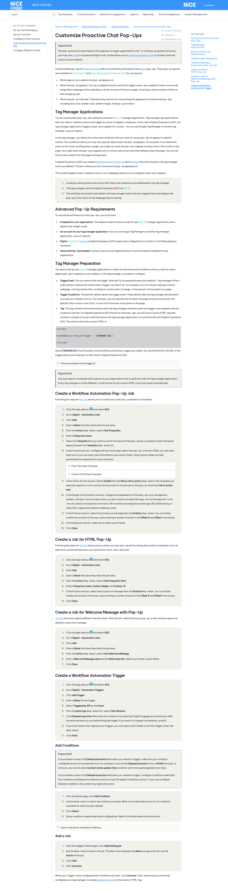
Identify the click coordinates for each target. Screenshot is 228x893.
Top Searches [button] (65, 14)
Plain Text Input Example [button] (84, 466)
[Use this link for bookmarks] (171, 39)
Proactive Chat (92, 69)
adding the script (106, 880)
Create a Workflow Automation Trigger (201, 87)
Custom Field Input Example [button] (86, 474)
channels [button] (116, 73)
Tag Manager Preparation (204, 58)
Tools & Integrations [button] (168, 14)
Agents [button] (134, 14)
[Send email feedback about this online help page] (171, 35)
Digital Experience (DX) (94, 26)
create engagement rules (141, 55)
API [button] (125, 188)
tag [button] (116, 118)
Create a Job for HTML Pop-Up (199, 70)
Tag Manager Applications (198, 46)
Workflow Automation (108, 162)
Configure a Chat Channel (26, 39)
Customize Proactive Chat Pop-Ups (30, 44)
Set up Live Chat (22, 34)
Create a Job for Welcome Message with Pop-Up (203, 79)
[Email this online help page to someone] (171, 31)
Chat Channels (28, 26)
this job (83, 399)
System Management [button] (196, 14)
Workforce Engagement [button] (112, 14)
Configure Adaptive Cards (26, 50)
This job (59, 618)
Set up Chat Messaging (25, 30)
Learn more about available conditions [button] (80, 827)
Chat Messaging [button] (99, 73)
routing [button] (71, 241)
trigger (135, 162)
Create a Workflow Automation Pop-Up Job (204, 64)
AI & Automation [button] (86, 14)
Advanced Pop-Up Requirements (201, 52)
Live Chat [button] (78, 73)
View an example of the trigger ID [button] (78, 363)
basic (143, 69)
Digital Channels (120, 26)
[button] (54, 14)
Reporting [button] (148, 14)
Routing (83, 241)
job (122, 162)
